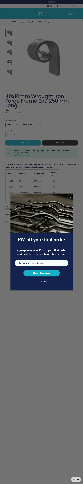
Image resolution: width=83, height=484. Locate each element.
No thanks (41, 281)
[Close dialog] (70, 195)
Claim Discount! (41, 273)
